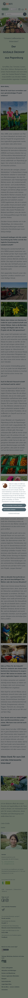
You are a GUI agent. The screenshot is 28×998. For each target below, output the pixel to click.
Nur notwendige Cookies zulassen (13, 505)
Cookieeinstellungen (14, 513)
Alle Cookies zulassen (9, 509)
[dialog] (14, 499)
